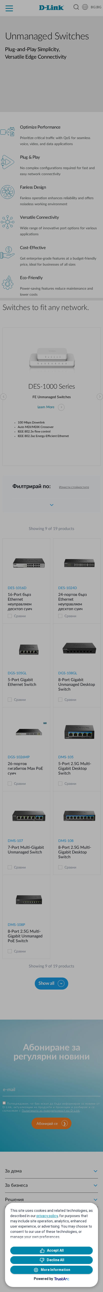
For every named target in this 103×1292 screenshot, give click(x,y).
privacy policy (47, 1216)
